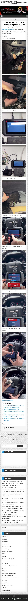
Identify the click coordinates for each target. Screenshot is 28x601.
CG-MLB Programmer (8, 549)
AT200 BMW (5, 536)
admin (10, 27)
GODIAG (4, 587)
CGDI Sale (4, 580)
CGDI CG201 (5, 561)
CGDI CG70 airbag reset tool (9, 566)
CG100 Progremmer (7, 551)
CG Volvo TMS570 (6, 546)
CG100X (4, 553)
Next (26, 10)
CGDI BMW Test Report (8, 558)
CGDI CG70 (5, 563)
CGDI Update (5, 583)
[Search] (27, 16)
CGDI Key (4, 570)
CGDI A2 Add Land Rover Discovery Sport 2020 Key (14, 23)
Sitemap (4, 527)
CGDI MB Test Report (7, 575)
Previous (2, 10)
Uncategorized (6, 590)
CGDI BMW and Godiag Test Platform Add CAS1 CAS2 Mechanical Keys (14, 411)
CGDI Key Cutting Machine (9, 573)
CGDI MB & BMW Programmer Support (14, 3)
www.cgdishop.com (7, 400)
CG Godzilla (5, 541)
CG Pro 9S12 (5, 544)
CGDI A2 (14, 19)
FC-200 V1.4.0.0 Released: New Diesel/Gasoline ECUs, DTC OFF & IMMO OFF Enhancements (14, 516)
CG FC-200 (4, 539)
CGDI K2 (4, 568)
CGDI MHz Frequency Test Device (11, 578)
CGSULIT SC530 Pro (7, 585)
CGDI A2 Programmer (8, 29)
